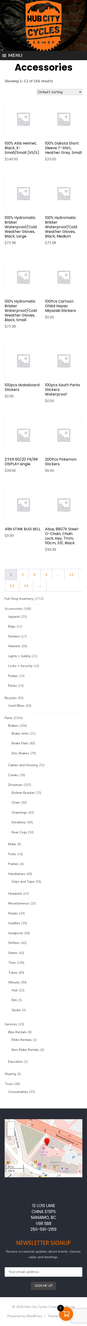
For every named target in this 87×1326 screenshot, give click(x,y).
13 (12, 585)
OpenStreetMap (71, 1175)
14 (26, 585)
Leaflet (51, 1175)
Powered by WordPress (24, 1316)
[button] (47, 1142)
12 (71, 574)
